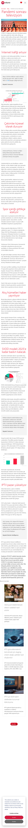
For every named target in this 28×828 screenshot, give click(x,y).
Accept (14, 817)
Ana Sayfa (3, 8)
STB (8, 80)
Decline (14, 821)
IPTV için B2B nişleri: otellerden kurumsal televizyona (11, 699)
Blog (8, 8)
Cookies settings (14, 813)
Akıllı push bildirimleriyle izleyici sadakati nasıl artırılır (13, 607)
